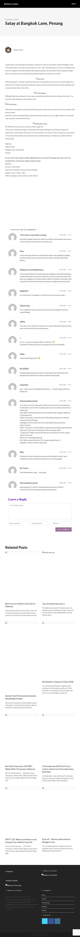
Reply (70, 235)
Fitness (44, 910)
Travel (44, 899)
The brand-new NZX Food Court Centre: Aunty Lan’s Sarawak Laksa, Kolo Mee (58, 769)
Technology (46, 903)
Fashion (44, 906)
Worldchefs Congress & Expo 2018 (57, 682)
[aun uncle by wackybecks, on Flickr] (40, 79)
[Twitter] (45, 921)
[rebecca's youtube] (13, 885)
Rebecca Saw (11, 3)
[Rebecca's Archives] (49, 875)
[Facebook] (51, 921)
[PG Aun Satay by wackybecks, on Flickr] (11, 104)
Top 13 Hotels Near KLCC (53, 604)
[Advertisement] (40, 205)
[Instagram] (57, 921)
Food (43, 895)
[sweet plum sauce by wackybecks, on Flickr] (40, 123)
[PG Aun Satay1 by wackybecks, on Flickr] (40, 93)
